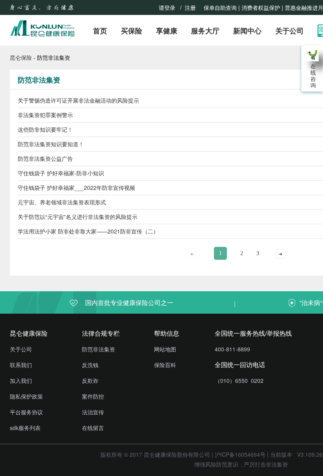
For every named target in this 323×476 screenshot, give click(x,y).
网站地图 (165, 349)
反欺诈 (90, 380)
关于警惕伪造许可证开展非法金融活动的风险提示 (78, 100)
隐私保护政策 (26, 396)
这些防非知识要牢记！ (45, 129)
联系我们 (21, 365)
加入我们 (21, 380)
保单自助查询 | (222, 7)
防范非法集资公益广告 (45, 158)
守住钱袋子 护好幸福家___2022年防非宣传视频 (76, 187)
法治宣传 (93, 412)
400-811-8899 (232, 349)
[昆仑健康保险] (42, 28)
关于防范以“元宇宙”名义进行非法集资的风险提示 (77, 217)
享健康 (166, 31)
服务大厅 (205, 31)
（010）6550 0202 (239, 380)
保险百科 (165, 365)
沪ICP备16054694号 (240, 454)
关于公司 (289, 31)
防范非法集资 (98, 349)
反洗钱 (90, 365)
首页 (100, 31)
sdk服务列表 (25, 428)
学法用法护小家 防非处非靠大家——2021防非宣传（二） (88, 231)
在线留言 (93, 428)
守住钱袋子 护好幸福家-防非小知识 (61, 173)
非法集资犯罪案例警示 (45, 115)
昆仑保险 (21, 57)
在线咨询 (312, 75)
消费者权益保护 (260, 7)
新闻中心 (247, 31)
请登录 (167, 7)
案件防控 (93, 396)
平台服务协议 (26, 412)
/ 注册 (189, 7)
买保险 (131, 31)
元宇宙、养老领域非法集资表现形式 (62, 202)
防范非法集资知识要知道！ (51, 144)
